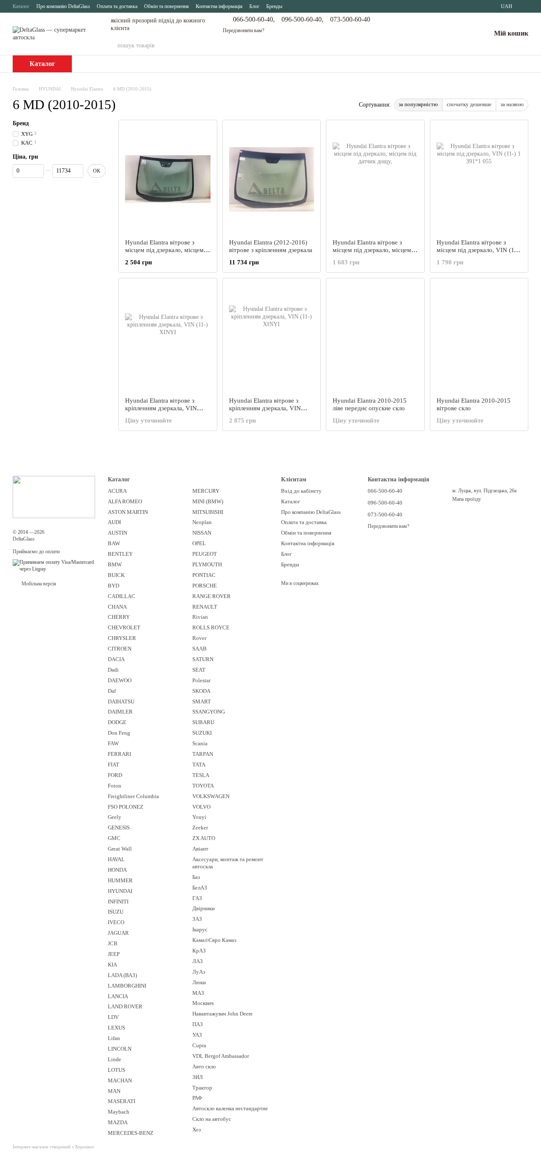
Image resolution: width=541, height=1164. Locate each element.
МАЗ (198, 993)
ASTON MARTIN (128, 512)
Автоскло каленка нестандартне (230, 1108)
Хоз (196, 1129)
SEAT (198, 670)
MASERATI (121, 1101)
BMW (115, 564)
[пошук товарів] (391, 45)
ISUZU (115, 912)
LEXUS (116, 1027)
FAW (113, 743)
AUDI (114, 522)
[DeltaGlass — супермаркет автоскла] (54, 496)
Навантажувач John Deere (222, 1013)
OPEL (199, 543)
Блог (254, 6)
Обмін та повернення (166, 6)
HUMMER (120, 880)
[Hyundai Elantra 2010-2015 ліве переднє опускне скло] (375, 337)
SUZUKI (202, 733)
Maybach (118, 1112)
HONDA (117, 870)
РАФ (197, 1098)
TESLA (200, 775)
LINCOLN (119, 1049)
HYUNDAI (120, 891)
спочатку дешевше (469, 104)
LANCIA (118, 996)
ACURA (117, 491)
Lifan (114, 1038)
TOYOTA (203, 785)
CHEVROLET (124, 627)
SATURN (202, 659)
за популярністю (418, 104)
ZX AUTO (203, 838)
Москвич (203, 1003)
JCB (112, 943)
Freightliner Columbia (133, 796)
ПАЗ (197, 1024)
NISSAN (201, 533)
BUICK (116, 575)
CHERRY (119, 617)
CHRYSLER (122, 638)
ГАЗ (197, 898)
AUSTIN (117, 533)
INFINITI (118, 901)
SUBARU (203, 722)
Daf (112, 691)
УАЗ (197, 1035)
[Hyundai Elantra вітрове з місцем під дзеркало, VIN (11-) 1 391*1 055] (479, 179)
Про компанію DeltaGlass (63, 6)
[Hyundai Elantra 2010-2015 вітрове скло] (479, 337)
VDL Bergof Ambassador (220, 1056)
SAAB (199, 648)
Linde (114, 1059)
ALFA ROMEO (125, 501)
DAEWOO (119, 680)
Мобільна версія (38, 584)
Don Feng (119, 733)
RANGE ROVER (211, 596)
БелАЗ (199, 887)
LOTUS (116, 1070)
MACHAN (120, 1080)
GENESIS (119, 827)
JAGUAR (118, 933)
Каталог (21, 6)
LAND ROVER (125, 1006)
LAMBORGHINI (127, 986)
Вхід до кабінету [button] (301, 491)
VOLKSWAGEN (211, 796)
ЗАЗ (197, 919)
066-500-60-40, (254, 19)
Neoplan (202, 522)
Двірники (203, 908)
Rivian (200, 617)
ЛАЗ (197, 961)
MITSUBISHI (207, 512)
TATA (198, 764)
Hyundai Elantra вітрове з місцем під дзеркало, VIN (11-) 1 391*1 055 (479, 250)
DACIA (116, 659)
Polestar (201, 680)
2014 (23, 532)
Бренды (274, 6)
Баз (196, 877)
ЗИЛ (197, 1077)
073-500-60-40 (350, 19)
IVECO (116, 922)
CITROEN (119, 648)
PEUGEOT (204, 554)
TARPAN (202, 754)
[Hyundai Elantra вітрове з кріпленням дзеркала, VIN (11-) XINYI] (167, 337)
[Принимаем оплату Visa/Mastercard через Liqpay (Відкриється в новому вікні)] (54, 565)
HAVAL (116, 859)
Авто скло (204, 1066)
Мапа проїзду (466, 499)
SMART (201, 701)
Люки (199, 982)
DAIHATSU (121, 701)
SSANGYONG (208, 711)
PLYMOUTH (207, 564)
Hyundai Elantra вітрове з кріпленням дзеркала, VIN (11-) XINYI (161, 408)
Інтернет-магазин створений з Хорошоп (53, 1146)
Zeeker (200, 827)
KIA (112, 964)
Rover (199, 638)
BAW (114, 543)
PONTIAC (204, 575)
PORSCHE (204, 585)
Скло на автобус (211, 1119)
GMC (114, 838)
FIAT (113, 764)
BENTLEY (120, 554)
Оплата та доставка (117, 6)
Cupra (199, 1045)
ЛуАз (198, 972)
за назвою (512, 104)
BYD (113, 585)
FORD (115, 775)
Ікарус (200, 929)
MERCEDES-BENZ (130, 1133)
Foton (114, 785)
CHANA (117, 607)
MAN (114, 1091)
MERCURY (205, 491)
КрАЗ (199, 950)
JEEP (114, 954)
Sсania (200, 743)
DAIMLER (120, 711)
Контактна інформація (219, 6)
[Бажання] (462, 34)
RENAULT (204, 607)
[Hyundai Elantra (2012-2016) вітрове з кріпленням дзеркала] (271, 179)
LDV (113, 1017)
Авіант (200, 849)
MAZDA (118, 1122)
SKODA (201, 691)
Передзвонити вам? (243, 30)
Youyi (199, 817)
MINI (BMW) (207, 501)
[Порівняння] (440, 34)
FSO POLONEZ (125, 807)
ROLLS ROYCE (211, 627)
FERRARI (119, 754)
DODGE (117, 722)
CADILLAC (121, 596)
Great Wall (120, 849)
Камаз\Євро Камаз (214, 940)
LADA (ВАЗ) (122, 975)
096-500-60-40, (302, 19)
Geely (114, 817)
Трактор (202, 1087)
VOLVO (201, 807)
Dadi (113, 670)
